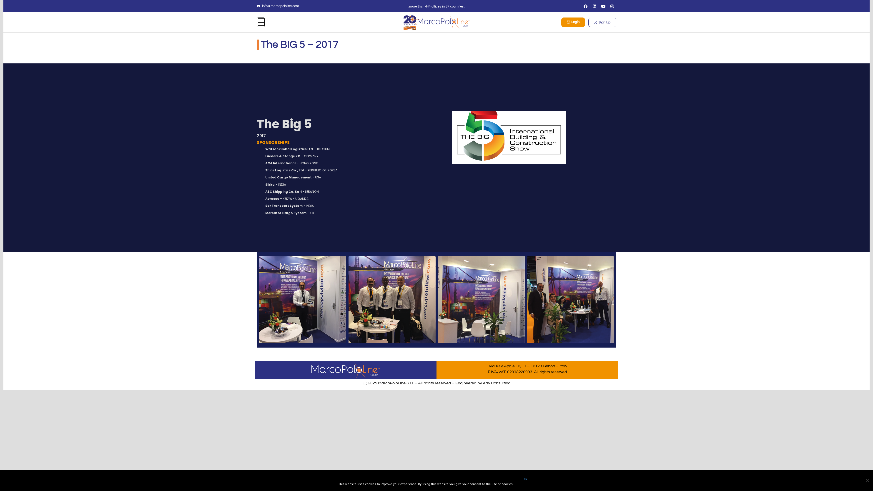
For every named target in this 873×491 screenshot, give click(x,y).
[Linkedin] (594, 6)
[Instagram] (612, 6)
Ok (525, 479)
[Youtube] (603, 6)
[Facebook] (586, 6)
